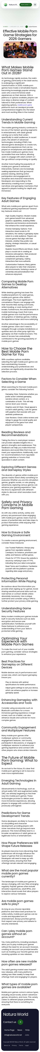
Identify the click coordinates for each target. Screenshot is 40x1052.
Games (5, 26)
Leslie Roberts (33, 26)
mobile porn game (24, 105)
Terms (21, 1045)
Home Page (9, 1030)
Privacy (14, 1045)
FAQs (27, 1030)
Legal (27, 1045)
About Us (7, 1045)
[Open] (35, 5)
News (19, 1030)
